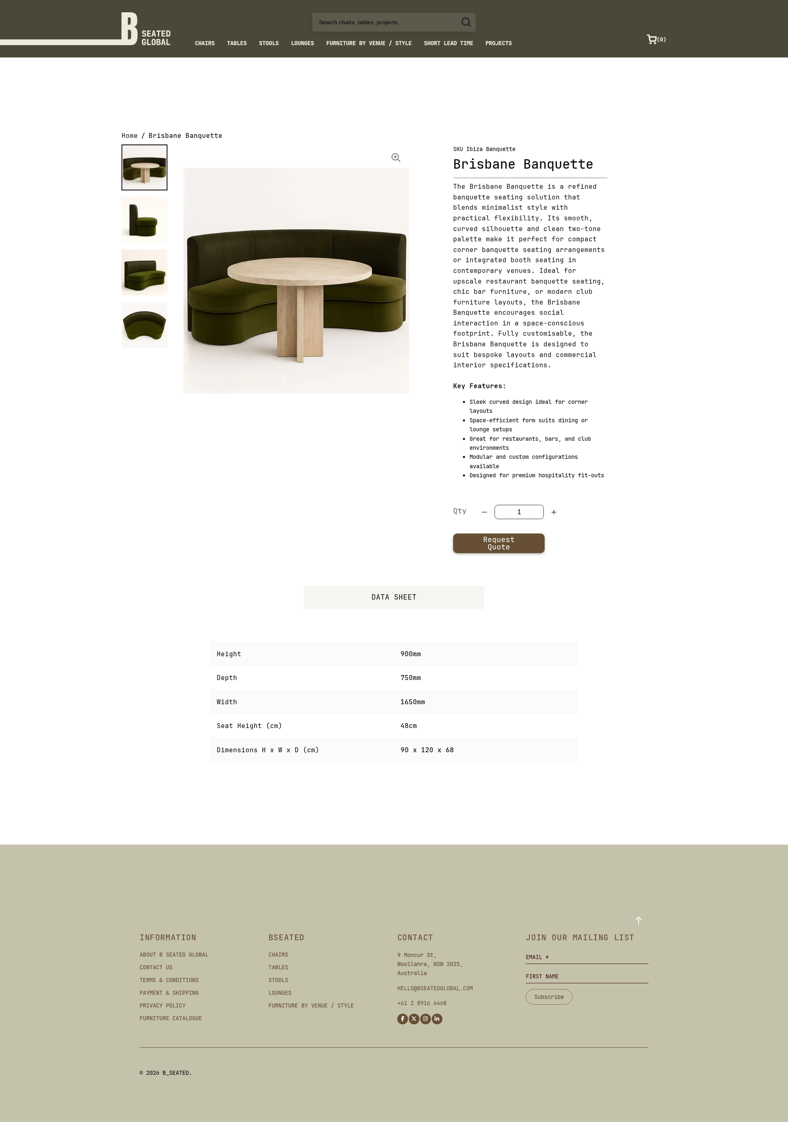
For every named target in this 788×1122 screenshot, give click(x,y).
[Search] (466, 22)
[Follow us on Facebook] (402, 1019)
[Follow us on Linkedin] (437, 1019)
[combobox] (394, 22)
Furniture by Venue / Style (369, 43)
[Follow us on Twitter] (414, 1019)
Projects (499, 43)
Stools (269, 43)
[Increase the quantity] (554, 512)
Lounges (302, 43)
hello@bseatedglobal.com (435, 988)
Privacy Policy (163, 1005)
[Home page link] (145, 28)
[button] (144, 167)
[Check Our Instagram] (425, 1019)
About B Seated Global (174, 954)
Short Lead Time (448, 43)
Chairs (205, 43)
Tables (237, 43)
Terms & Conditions (169, 980)
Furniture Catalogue (171, 1018)
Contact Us (156, 967)
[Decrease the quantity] (485, 512)
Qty (460, 510)
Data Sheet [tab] (394, 597)
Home (129, 135)
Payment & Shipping (169, 992)
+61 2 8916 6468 (422, 1003)
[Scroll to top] (638, 920)
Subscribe (549, 997)
